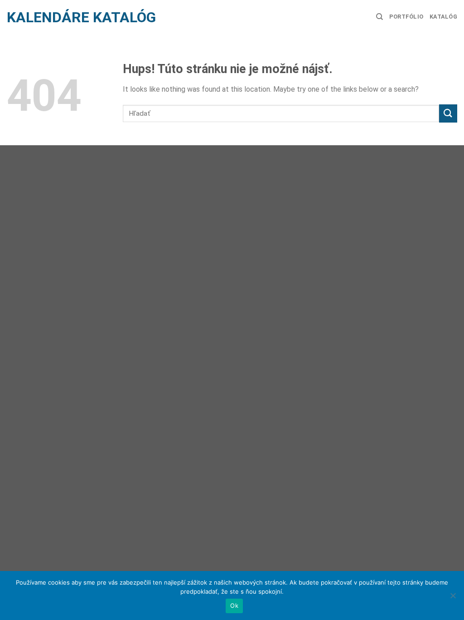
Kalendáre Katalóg (81, 17)
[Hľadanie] (379, 16)
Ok (234, 605)
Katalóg (443, 16)
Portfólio (406, 16)
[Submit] (448, 113)
